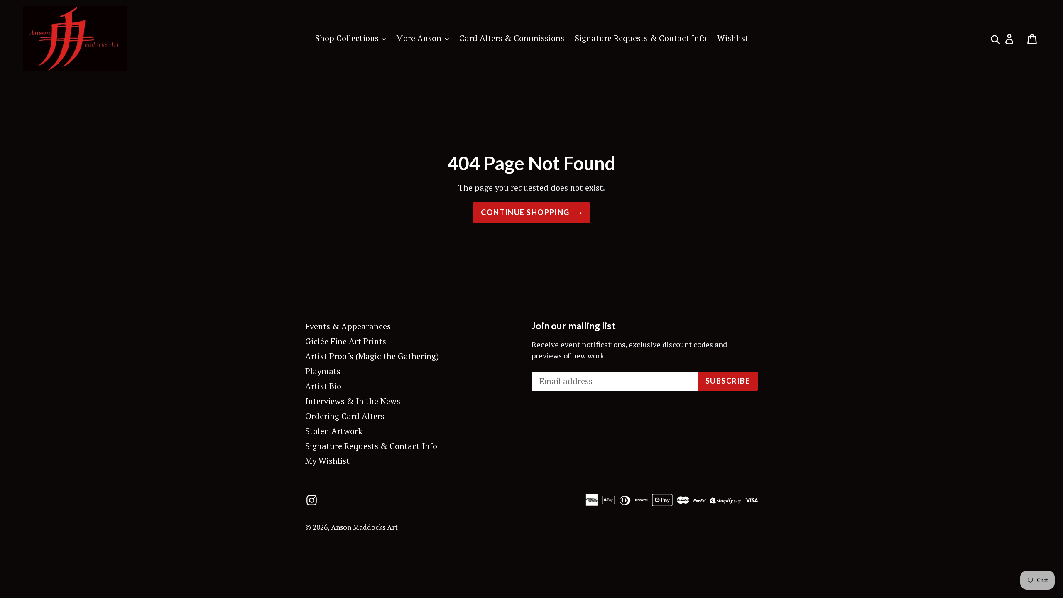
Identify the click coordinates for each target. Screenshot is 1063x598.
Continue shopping (525, 212)
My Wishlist (327, 460)
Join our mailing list (574, 325)
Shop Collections (348, 38)
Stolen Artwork (333, 430)
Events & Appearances (348, 326)
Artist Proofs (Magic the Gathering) (372, 356)
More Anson (419, 38)
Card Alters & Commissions (511, 38)
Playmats (322, 371)
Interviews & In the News (352, 401)
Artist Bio (323, 386)
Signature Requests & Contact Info (641, 38)
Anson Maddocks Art (364, 527)
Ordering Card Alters (345, 416)
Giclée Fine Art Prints (345, 341)
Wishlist (732, 38)
